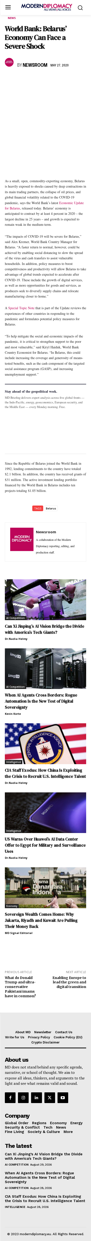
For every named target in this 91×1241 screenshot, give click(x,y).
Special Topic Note (21, 308)
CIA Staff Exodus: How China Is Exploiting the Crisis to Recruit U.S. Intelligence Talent (45, 1198)
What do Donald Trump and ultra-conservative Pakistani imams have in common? (20, 987)
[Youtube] (63, 1097)
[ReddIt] (54, 79)
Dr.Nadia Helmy (16, 639)
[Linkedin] (43, 79)
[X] (21, 79)
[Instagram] (23, 1097)
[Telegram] (65, 79)
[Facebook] (10, 79)
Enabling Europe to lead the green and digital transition (69, 982)
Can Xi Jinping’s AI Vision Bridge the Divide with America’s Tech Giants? (44, 1156)
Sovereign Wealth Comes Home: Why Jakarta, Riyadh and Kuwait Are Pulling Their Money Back (41, 920)
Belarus (51, 508)
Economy (11, 906)
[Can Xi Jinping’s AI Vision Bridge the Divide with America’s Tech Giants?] (45, 599)
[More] (77, 79)
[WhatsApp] (32, 79)
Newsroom (35, 65)
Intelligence (13, 762)
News (12, 18)
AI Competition (15, 618)
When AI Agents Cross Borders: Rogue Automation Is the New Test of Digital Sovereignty (41, 701)
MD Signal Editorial (19, 933)
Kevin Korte (13, 714)
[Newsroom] (10, 62)
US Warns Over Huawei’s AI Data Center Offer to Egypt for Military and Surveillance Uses (45, 845)
